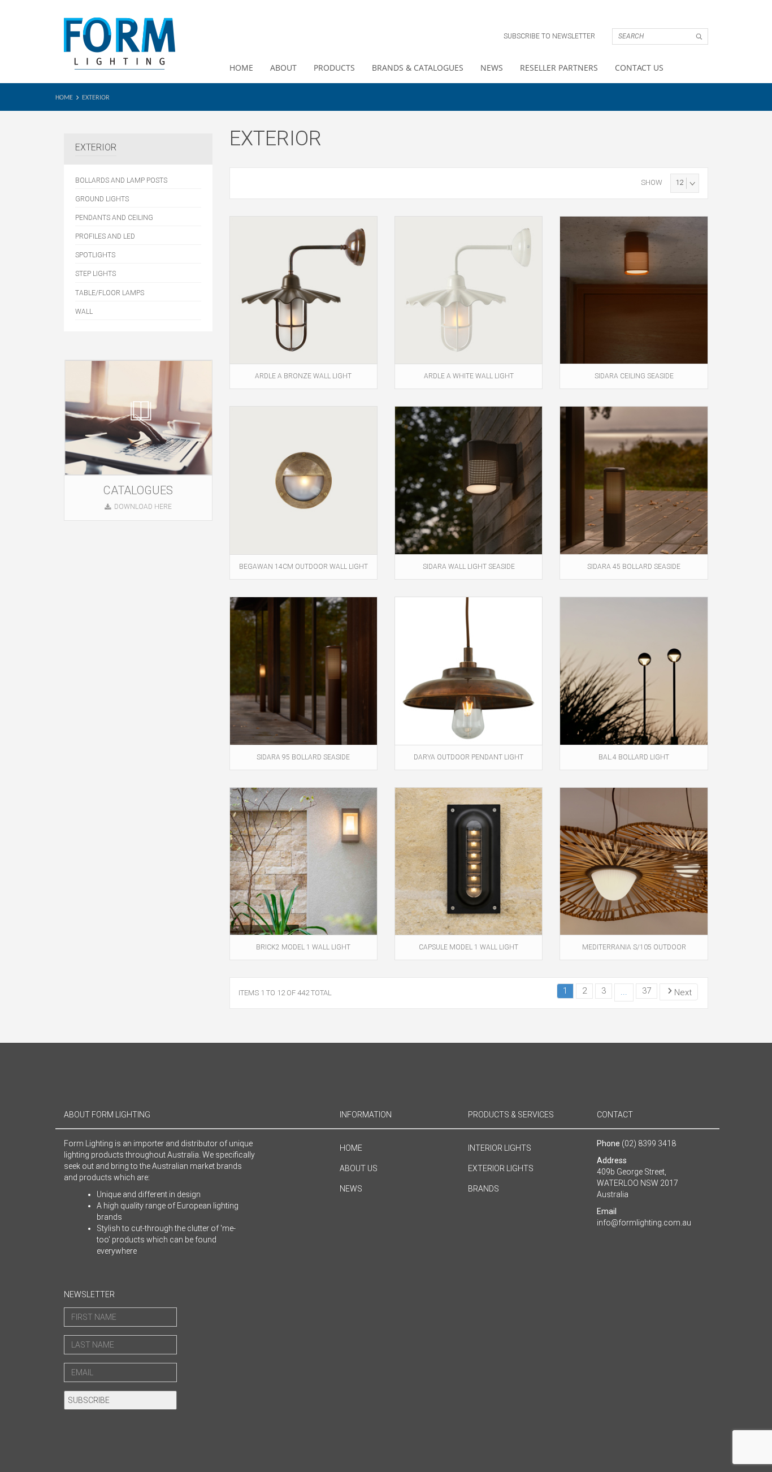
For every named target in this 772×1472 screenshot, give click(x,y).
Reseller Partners (559, 67)
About (283, 67)
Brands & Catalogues (417, 67)
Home (241, 67)
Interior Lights (499, 1147)
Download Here (143, 507)
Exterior (96, 97)
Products (334, 67)
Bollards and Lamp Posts (121, 180)
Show (651, 182)
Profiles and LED (105, 236)
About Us (359, 1168)
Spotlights (95, 255)
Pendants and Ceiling (114, 218)
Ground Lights (102, 199)
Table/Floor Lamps (109, 293)
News (491, 67)
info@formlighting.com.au (644, 1222)
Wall (84, 312)
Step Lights (95, 274)
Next (683, 992)
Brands (483, 1188)
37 (646, 991)
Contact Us (639, 67)
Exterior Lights (501, 1168)
